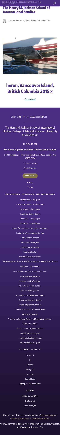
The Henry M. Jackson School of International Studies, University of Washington (23, 2)
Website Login (30, 405)
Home (4, 21)
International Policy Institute (30, 286)
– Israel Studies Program (30, 333)
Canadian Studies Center (30, 209)
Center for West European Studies (30, 233)
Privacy (30, 182)
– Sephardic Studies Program (30, 338)
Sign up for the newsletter (30, 384)
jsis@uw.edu (31, 168)
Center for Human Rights (30, 219)
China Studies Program (30, 238)
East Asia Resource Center (30, 257)
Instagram (30, 369)
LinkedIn (30, 365)
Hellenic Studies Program (30, 281)
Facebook (30, 355)
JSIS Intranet (30, 401)
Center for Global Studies (30, 214)
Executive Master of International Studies (30, 271)
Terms (30, 187)
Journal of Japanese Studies (30, 305)
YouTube (30, 374)
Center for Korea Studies (30, 223)
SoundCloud (30, 379)
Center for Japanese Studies (30, 300)
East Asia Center (30, 252)
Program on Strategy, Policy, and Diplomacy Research (30, 319)
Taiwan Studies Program (30, 343)
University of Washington (30, 117)
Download (30, 99)
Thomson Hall (27, 155)
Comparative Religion (30, 242)
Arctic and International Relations (30, 204)
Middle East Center (30, 314)
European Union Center (30, 266)
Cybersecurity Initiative (30, 247)
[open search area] (54, 3)
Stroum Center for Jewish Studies (30, 328)
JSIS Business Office (30, 396)
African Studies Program (30, 200)
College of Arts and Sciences (28, 131)
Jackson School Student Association (30, 295)
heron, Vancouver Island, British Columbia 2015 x (30, 20)
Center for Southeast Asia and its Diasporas (30, 228)
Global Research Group (30, 276)
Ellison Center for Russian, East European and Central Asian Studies (30, 261)
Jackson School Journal (30, 290)
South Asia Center (30, 324)
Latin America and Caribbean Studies (30, 309)
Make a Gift (30, 175)
